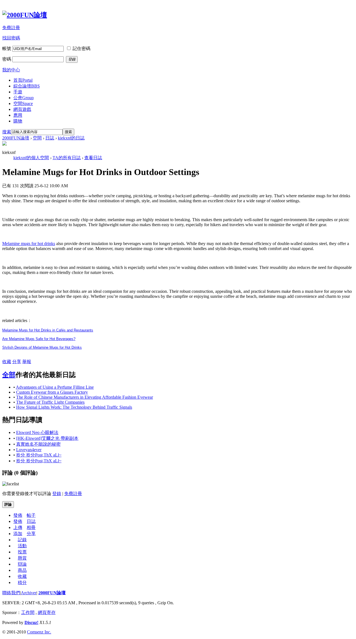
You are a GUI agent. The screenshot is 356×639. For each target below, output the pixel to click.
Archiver (28, 592)
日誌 (49, 138)
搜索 (6, 131)
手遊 (17, 91)
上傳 (17, 527)
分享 (16, 361)
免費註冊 (11, 27)
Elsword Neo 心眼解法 (37, 432)
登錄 (56, 493)
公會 (23, 97)
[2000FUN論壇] (24, 15)
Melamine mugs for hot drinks (28, 243)
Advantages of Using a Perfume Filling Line (55, 387)
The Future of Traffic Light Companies (50, 402)
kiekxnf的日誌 (71, 138)
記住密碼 (81, 48)
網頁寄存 (47, 612)
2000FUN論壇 (15, 138)
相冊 (31, 527)
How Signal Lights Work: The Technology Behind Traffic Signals (74, 407)
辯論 (22, 564)
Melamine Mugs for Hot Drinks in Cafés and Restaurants (47, 330)
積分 (22, 582)
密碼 (6, 59)
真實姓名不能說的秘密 (38, 444)
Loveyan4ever (28, 449)
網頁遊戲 (22, 109)
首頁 (23, 80)
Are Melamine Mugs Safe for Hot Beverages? (38, 339)
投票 (22, 552)
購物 (17, 121)
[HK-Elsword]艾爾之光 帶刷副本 (47, 438)
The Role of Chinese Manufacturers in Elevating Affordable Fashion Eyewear (84, 397)
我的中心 (11, 70)
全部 (9, 374)
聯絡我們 (11, 592)
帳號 (6, 48)
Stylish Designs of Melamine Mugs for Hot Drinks (42, 347)
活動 (22, 545)
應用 (17, 115)
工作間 (27, 612)
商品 (22, 570)
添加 (17, 533)
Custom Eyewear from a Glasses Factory (52, 392)
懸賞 (22, 558)
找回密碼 (11, 38)
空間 (23, 103)
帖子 (31, 515)
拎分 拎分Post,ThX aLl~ (38, 455)
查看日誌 (93, 157)
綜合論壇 (26, 86)
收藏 (6, 361)
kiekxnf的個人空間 (31, 157)
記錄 (22, 539)
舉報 (26, 361)
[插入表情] (10, 483)
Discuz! (31, 622)
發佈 (17, 515)
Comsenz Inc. (39, 632)
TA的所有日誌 (67, 157)
